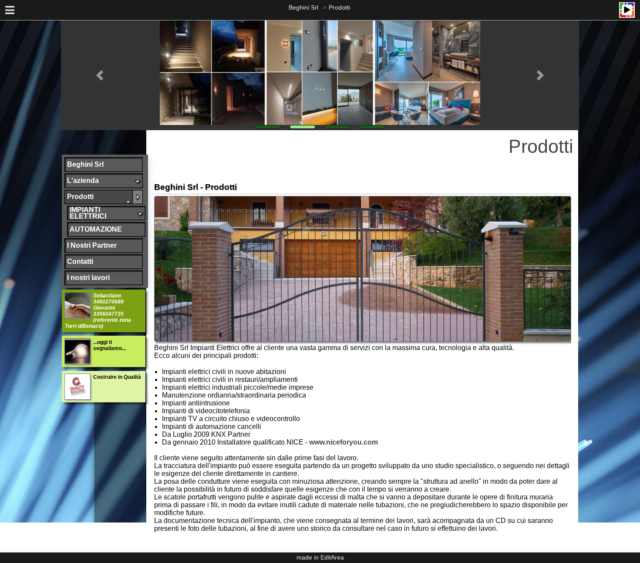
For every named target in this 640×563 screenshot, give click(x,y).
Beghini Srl (303, 7)
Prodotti (339, 7)
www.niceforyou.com (343, 442)
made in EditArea (320, 557)
